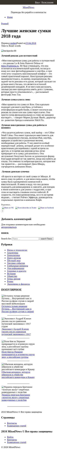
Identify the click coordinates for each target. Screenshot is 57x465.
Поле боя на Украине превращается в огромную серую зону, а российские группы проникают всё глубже (18, 356)
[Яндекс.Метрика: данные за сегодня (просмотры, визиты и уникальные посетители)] (24, 452)
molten (13, 43)
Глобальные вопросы (17, 266)
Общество (12, 276)
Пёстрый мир (13, 260)
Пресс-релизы (14, 258)
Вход (37, 2)
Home (10, 17)
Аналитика (12, 252)
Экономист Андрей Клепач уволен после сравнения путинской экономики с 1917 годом (16, 333)
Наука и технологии (17, 250)
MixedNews (28, 7)
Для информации (15, 268)
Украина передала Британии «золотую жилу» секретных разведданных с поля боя (16, 397)
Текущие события (16, 263)
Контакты (12, 423)
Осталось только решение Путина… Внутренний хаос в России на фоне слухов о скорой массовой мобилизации (18, 310)
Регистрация (47, 2)
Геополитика (13, 255)
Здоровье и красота (16, 271)
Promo (4, 23)
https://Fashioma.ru (10, 66)
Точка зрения (13, 279)
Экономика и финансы (18, 284)
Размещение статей (16, 425)
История (11, 273)
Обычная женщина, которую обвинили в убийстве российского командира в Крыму (18, 374)
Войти (10, 437)
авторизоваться (8, 227)
